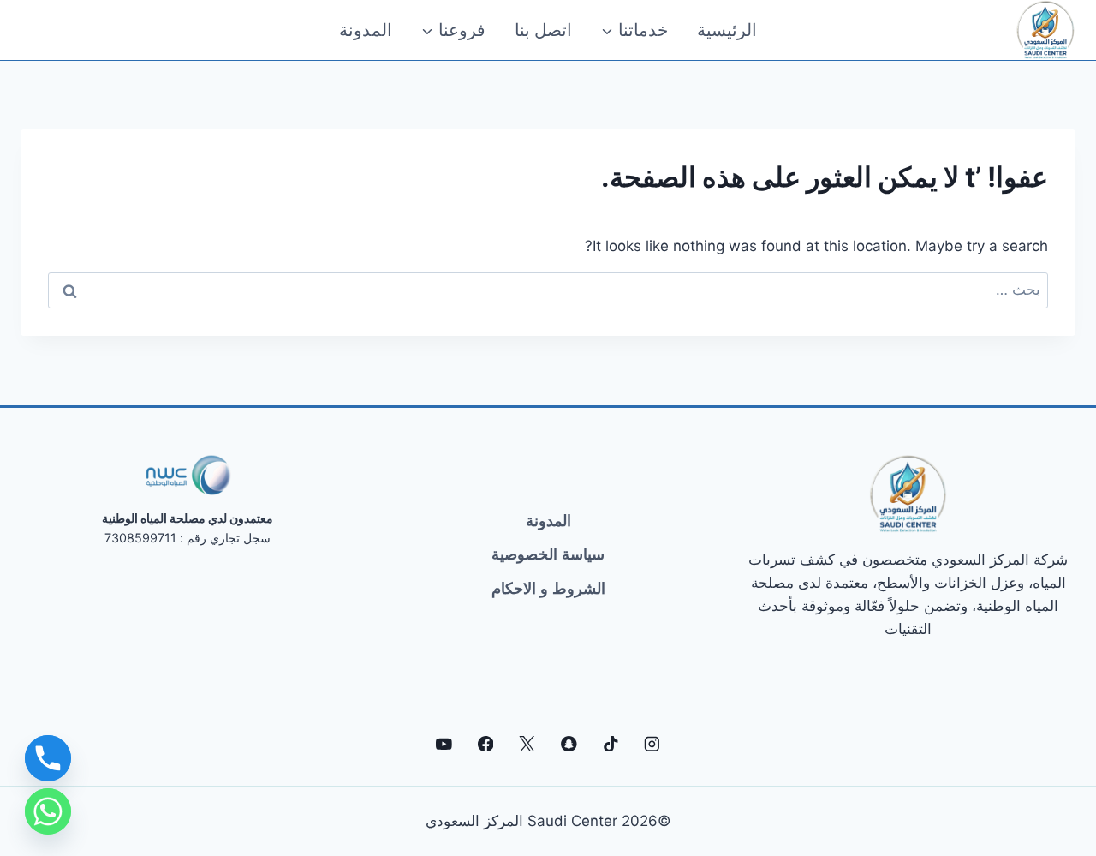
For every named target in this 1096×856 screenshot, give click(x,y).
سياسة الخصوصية (548, 554)
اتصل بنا (543, 30)
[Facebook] (485, 743)
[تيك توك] (610, 743)
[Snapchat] (569, 743)
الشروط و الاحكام (548, 588)
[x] (527, 743)
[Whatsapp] (48, 811)
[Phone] (48, 758)
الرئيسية (727, 30)
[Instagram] (652, 743)
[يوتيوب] (444, 743)
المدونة (365, 30)
